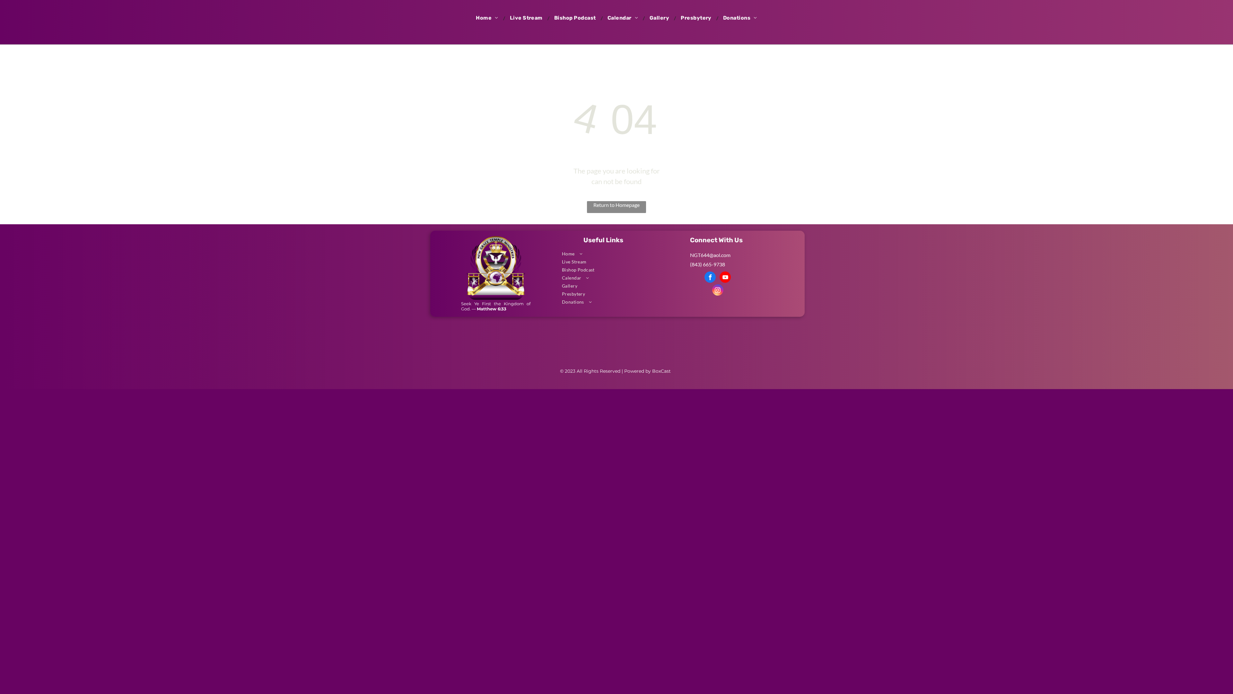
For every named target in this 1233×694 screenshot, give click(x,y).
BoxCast (661, 371)
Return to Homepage (616, 205)
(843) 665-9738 (707, 264)
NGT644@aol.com (710, 255)
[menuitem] (488, 18)
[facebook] (710, 277)
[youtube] (725, 277)
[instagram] (717, 290)
